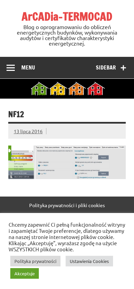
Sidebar (106, 67)
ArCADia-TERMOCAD (67, 16)
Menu (28, 67)
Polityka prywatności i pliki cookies (67, 205)
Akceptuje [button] (24, 273)
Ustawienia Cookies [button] (89, 261)
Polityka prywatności (35, 261)
